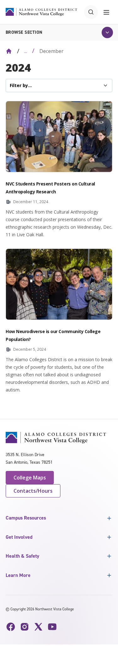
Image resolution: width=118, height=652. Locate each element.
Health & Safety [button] (22, 556)
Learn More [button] (18, 575)
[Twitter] (38, 627)
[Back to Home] (9, 51)
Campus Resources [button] (26, 517)
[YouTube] (52, 627)
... (25, 51)
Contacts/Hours (33, 490)
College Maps (30, 477)
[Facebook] (11, 627)
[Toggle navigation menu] (106, 12)
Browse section (24, 32)
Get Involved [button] (19, 537)
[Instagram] (25, 627)
